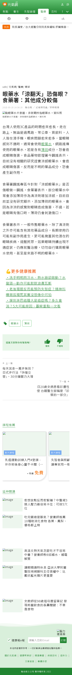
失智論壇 (29, 11)
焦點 (5, 11)
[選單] (68, 4)
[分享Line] (27, 18)
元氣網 (12, 86)
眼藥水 (46, 143)
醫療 (43, 11)
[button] (67, 11)
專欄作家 (42, 661)
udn (5, 86)
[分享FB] (9, 18)
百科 (54, 11)
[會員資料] (62, 4)
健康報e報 (18, 640)
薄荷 (44, 149)
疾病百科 (52, 655)
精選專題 (39, 655)
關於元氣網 (10, 655)
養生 (16, 11)
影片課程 (9, 452)
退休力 (63, 655)
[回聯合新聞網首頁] (5, 5)
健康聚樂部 (25, 655)
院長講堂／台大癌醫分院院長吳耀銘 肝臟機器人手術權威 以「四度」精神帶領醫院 (40, 27)
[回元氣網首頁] (13, 4)
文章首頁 (29, 661)
